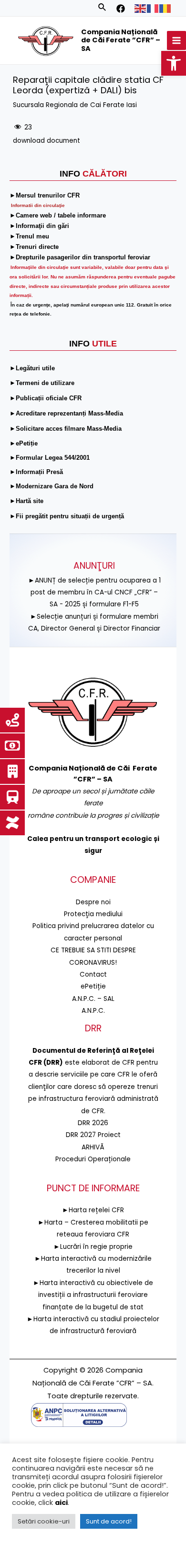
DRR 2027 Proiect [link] (93, 1134)
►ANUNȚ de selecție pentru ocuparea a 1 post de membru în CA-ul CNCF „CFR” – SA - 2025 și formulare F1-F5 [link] (94, 592)
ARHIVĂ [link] (93, 1147)
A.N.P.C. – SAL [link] (93, 998)
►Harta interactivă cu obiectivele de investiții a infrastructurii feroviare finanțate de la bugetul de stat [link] (93, 1295)
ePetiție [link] (93, 986)
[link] (173, 63)
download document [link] (46, 140)
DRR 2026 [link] (93, 1123)
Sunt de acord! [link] (109, 1521)
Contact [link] (93, 974)
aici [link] (61, 1502)
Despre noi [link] (93, 902)
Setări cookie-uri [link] (44, 1521)
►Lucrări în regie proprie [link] (93, 1246)
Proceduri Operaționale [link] (93, 1159)
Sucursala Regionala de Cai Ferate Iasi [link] (75, 104)
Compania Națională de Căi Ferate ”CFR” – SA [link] (120, 40)
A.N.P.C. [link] (93, 1010)
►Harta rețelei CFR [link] (93, 1210)
